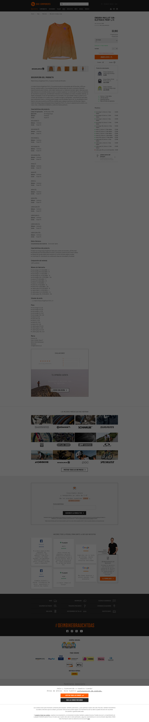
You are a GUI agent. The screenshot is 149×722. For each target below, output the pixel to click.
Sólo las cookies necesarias (74, 700)
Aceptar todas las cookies (73, 695)
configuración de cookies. (89, 691)
